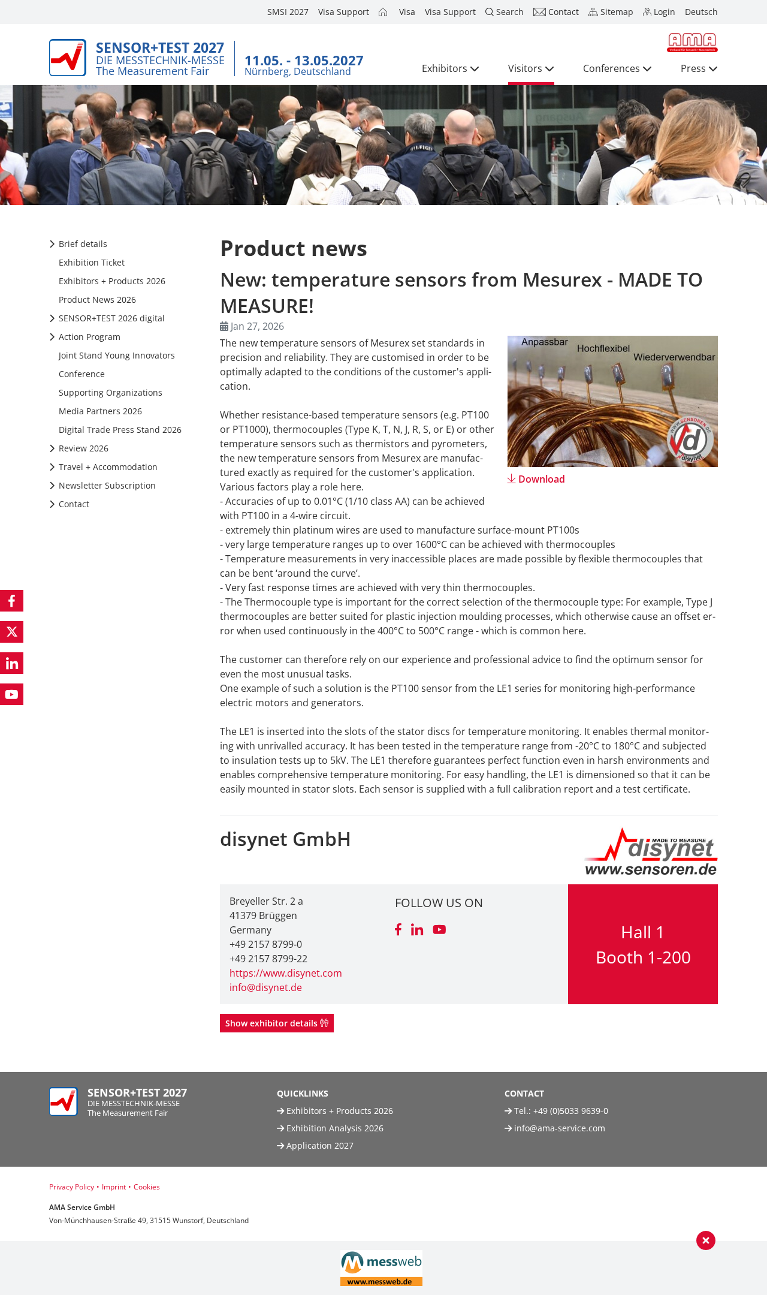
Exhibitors (444, 68)
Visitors (525, 68)
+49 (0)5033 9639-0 (570, 1110)
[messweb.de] (381, 1268)
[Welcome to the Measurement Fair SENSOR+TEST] (384, 12)
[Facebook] (398, 930)
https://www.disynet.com (286, 973)
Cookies (147, 1187)
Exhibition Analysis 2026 (334, 1128)
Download (541, 479)
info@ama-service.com (559, 1128)
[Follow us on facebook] (11, 601)
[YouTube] (439, 930)
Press (693, 68)
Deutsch (701, 11)
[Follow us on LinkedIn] (11, 663)
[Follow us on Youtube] (11, 694)
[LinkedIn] (417, 930)
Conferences (611, 68)
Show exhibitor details (272, 1023)
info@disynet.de (266, 987)
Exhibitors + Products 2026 (338, 1110)
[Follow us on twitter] (11, 632)
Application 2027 (319, 1145)
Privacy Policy (71, 1187)
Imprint (114, 1187)
